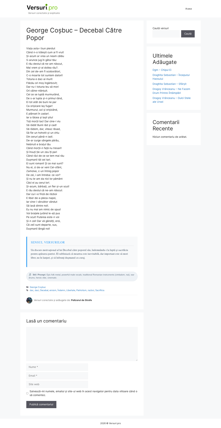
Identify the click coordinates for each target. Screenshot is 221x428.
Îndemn (61, 290)
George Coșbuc (38, 287)
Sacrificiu (99, 290)
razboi (91, 290)
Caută (188, 33)
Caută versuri (161, 28)
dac (32, 290)
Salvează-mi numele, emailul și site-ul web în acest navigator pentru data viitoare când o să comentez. (83, 393)
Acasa (188, 8)
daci (37, 290)
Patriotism (81, 290)
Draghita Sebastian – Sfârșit (169, 83)
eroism (52, 290)
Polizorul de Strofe (81, 300)
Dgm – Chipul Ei (162, 69)
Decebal (44, 290)
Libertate (70, 290)
